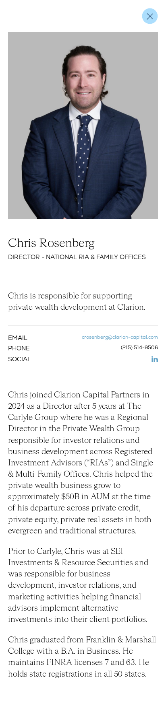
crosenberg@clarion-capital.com (120, 337)
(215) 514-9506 (139, 348)
